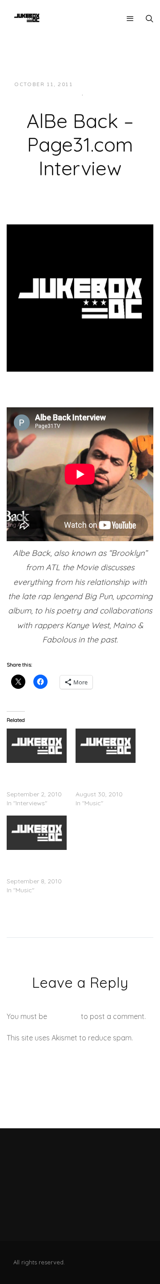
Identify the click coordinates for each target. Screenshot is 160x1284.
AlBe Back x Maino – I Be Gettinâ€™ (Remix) (105, 776)
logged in (64, 1016)
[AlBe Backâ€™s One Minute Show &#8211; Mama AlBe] (37, 746)
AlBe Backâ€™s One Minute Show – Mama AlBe (37, 776)
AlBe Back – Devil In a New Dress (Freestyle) (35, 863)
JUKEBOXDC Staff (110, 84)
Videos (98, 93)
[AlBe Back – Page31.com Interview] (80, 297)
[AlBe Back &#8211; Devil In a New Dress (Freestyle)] (37, 833)
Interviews (63, 93)
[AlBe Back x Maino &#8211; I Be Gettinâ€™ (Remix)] (106, 746)
